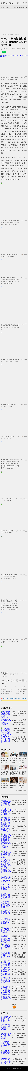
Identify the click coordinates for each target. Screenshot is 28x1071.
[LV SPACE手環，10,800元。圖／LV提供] (14, 484)
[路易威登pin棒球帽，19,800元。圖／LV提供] (14, 516)
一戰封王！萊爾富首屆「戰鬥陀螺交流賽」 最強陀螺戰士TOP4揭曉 (19, 870)
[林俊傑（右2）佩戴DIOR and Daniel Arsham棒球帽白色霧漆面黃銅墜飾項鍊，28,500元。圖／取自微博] (14, 267)
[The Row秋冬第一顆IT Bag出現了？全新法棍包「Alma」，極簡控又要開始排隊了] (6, 739)
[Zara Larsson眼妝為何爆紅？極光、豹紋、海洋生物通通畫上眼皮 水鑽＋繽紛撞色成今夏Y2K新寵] (6, 989)
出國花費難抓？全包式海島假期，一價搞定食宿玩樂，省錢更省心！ (4, 785)
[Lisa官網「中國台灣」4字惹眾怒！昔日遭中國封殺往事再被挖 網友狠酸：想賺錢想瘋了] (6, 853)
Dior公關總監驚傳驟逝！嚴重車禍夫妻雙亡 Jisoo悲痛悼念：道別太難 (20, 1028)
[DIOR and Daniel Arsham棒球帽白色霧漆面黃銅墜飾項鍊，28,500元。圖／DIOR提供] (14, 304)
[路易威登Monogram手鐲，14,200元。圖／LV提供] (14, 240)
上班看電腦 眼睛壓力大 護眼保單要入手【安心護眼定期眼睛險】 (4, 773)
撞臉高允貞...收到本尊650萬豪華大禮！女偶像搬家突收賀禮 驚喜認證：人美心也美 (19, 804)
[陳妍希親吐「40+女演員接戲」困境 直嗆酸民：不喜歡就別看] (6, 946)
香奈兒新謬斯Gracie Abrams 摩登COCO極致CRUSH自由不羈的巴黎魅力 (14, 785)
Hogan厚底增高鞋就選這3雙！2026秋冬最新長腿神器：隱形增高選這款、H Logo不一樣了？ (19, 716)
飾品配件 (17, 34)
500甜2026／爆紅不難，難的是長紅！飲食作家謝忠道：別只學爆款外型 (19, 888)
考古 (3, 680)
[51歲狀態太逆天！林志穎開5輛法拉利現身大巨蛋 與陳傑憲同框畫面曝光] (6, 980)
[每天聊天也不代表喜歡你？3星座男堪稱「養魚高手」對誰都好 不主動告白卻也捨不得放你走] (6, 811)
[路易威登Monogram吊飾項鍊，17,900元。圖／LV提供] (14, 345)
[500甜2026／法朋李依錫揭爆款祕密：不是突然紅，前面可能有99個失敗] (6, 896)
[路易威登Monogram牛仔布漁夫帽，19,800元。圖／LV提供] (14, 625)
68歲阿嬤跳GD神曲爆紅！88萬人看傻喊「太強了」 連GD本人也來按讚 (19, 1037)
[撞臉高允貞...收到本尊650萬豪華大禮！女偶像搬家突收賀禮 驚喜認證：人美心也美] (6, 803)
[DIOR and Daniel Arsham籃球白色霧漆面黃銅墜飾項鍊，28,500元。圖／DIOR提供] (14, 200)
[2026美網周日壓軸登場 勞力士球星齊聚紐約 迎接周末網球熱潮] (6, 913)
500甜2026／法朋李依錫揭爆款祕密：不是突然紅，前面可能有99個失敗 (19, 897)
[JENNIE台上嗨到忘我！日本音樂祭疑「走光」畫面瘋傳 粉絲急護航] (6, 1019)
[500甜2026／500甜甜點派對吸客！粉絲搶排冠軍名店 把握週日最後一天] (6, 879)
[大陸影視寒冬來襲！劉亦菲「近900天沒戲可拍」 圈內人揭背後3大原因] (6, 1061)
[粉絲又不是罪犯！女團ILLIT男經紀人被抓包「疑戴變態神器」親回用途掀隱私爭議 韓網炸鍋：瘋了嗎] (6, 836)
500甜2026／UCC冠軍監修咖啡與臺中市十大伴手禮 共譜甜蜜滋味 (19, 955)
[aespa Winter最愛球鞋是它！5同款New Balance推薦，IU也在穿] (6, 722)
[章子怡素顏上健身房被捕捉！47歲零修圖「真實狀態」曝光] (6, 1053)
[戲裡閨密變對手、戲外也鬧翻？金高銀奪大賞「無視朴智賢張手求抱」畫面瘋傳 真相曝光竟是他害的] (6, 820)
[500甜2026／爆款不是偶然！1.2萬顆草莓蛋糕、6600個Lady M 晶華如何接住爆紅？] (6, 904)
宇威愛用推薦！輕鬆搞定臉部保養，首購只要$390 (22, 773)
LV (25, 680)
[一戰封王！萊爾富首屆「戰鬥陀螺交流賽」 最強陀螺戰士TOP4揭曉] (6, 870)
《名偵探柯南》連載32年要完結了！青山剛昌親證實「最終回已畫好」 (19, 1045)
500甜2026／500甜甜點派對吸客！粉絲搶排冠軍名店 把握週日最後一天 (19, 880)
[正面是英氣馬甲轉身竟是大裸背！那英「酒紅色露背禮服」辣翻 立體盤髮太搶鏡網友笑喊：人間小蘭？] (6, 938)
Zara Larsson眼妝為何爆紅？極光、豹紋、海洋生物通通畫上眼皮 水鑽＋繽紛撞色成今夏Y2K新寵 (19, 991)
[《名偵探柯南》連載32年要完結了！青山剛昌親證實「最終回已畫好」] (6, 1044)
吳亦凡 (13, 680)
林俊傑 (20, 680)
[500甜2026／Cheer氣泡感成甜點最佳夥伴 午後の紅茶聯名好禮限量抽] (6, 921)
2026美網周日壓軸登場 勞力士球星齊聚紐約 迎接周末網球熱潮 (19, 913)
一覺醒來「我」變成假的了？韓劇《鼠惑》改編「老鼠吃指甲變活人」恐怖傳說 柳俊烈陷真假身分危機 (19, 965)
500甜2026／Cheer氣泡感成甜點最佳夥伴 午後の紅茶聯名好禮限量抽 (19, 922)
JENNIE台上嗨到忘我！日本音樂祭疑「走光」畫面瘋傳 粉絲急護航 (19, 1020)
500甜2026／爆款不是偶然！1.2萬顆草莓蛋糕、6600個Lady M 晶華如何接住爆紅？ (19, 905)
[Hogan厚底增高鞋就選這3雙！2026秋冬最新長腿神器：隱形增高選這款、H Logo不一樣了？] (6, 714)
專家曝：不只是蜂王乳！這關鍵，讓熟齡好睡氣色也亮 (4, 760)
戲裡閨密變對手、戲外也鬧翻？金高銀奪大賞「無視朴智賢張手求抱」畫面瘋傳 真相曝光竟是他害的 (19, 822)
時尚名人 (8, 7)
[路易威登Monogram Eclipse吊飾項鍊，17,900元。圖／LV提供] (14, 658)
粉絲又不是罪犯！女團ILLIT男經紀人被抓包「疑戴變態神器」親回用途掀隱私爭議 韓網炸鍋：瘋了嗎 (19, 838)
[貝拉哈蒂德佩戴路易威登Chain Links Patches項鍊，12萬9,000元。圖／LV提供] (14, 554)
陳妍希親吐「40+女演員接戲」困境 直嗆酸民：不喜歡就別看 (19, 946)
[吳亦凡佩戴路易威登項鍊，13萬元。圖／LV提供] (14, 383)
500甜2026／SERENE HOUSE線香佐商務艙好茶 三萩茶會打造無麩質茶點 (19, 931)
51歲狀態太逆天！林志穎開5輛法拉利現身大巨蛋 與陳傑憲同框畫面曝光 (19, 981)
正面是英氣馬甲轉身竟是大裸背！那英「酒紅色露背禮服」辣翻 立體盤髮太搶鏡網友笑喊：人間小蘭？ (19, 940)
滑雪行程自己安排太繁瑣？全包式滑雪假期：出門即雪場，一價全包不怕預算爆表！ (22, 760)
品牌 (8, 680)
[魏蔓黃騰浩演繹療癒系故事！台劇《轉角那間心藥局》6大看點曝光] (6, 997)
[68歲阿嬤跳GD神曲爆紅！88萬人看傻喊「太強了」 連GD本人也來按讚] (6, 1036)
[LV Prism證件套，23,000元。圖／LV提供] (14, 422)
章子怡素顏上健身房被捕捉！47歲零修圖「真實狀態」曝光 (19, 1053)
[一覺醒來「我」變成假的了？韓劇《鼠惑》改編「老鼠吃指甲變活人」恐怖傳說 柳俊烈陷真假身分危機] (6, 963)
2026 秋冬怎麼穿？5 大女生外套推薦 (14, 773)
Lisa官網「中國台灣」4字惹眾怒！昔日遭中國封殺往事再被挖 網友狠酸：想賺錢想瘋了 (19, 854)
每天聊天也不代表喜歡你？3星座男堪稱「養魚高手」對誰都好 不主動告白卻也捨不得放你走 (19, 813)
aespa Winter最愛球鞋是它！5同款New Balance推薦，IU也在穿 (19, 723)
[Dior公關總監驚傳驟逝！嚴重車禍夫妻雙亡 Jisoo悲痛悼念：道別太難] (6, 1027)
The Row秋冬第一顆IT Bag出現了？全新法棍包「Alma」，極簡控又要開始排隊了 (19, 740)
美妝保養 (22, 7)
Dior (3, 683)
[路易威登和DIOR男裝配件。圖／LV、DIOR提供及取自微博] (14, 65)
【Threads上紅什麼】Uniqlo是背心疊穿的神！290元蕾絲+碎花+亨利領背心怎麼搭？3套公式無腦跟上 (19, 732)
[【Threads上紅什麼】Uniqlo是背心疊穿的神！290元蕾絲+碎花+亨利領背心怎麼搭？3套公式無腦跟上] (6, 730)
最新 (2, 7)
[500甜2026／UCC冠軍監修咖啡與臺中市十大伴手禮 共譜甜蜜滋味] (6, 955)
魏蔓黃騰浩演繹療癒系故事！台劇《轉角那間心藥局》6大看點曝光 (19, 997)
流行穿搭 (15, 7)
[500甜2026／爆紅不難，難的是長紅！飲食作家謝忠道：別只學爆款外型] (6, 887)
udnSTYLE (4, 34)
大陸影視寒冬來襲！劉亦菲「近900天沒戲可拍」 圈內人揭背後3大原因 (19, 1062)
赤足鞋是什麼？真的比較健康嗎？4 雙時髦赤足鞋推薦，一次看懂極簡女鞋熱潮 (14, 760)
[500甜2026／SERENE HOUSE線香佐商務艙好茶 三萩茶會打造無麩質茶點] (6, 930)
